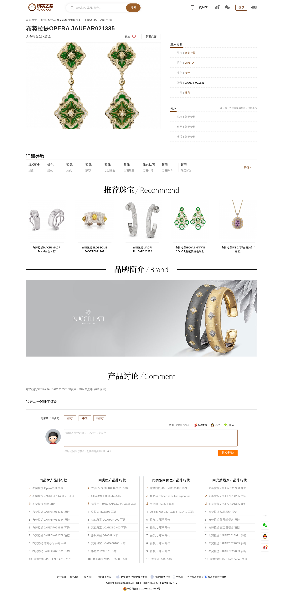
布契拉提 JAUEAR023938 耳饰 (51, 527)
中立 (85, 418)
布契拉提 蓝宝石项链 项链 (224, 527)
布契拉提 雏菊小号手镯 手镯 (49, 543)
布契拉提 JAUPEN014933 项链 (51, 511)
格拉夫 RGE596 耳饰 (103, 511)
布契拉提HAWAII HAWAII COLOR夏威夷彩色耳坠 (190, 249)
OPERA (85, 20)
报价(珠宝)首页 (50, 20)
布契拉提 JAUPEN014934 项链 (51, 519)
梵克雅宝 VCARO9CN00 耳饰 (109, 527)
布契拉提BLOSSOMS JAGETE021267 (94, 249)
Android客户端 (163, 577)
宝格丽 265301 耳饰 (162, 503)
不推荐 (100, 418)
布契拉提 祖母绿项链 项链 (224, 519)
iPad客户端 (141, 577)
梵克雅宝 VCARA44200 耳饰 (108, 519)
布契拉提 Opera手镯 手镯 (48, 488)
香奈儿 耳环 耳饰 (160, 519)
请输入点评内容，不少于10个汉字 (85, 432)
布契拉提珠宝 (70, 20)
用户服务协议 (104, 577)
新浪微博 (202, 425)
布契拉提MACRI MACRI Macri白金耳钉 (46, 249)
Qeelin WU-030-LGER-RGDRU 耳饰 (172, 511)
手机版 (179, 577)
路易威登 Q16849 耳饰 (105, 535)
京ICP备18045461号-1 (165, 583)
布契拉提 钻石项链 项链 (222, 511)
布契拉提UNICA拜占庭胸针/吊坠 (238, 249)
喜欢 (127, 36)
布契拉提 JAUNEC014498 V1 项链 (53, 496)
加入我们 (88, 577)
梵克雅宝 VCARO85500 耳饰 (110, 559)
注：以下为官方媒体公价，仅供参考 (238, 108)
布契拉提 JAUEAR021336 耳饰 (51, 551)
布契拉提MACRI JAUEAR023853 (142, 249)
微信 (231, 425)
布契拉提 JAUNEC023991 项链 (227, 535)
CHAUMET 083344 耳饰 (106, 496)
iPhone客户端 (128, 577)
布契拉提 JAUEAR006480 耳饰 (168, 488)
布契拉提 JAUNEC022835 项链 (227, 543)
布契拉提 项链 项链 (44, 503)
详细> (247, 167)
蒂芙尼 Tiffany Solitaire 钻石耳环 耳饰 (113, 503)
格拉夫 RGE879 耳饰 (103, 551)
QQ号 (217, 425)
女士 (187, 72)
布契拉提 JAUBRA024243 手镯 (228, 559)
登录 (241, 7)
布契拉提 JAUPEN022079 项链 (51, 535)
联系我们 (75, 577)
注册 (254, 7)
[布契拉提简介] (141, 281)
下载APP (202, 7)
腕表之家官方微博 (217, 577)
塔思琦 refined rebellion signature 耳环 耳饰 (176, 496)
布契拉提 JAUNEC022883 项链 (227, 551)
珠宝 (187, 92)
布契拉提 (190, 52)
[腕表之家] (40, 7)
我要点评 (151, 36)
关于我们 (61, 577)
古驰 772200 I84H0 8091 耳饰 (109, 488)
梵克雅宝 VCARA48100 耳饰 (108, 543)
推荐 (70, 418)
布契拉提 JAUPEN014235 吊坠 (52, 559)
